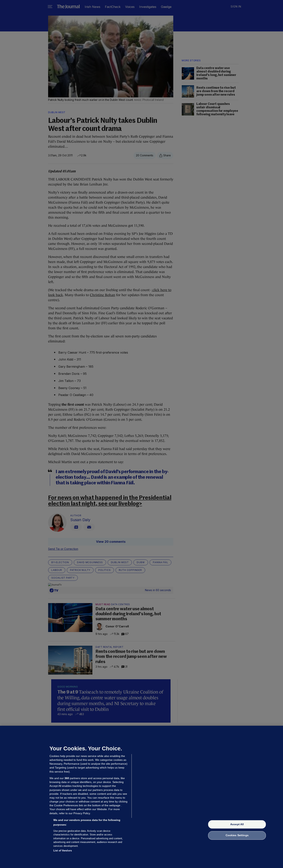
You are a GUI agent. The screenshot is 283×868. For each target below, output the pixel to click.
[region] (141, 797)
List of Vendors (62, 850)
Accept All (237, 824)
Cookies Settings (237, 835)
